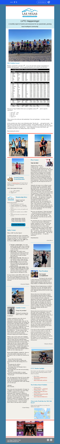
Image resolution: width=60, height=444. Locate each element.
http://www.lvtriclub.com (13, 441)
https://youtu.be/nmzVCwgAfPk (41, 394)
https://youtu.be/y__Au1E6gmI (41, 388)
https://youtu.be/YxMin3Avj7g (40, 396)
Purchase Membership (18, 224)
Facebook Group (16, 183)
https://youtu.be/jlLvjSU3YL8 (40, 391)
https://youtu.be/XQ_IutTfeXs (40, 380)
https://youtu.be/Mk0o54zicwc (40, 377)
